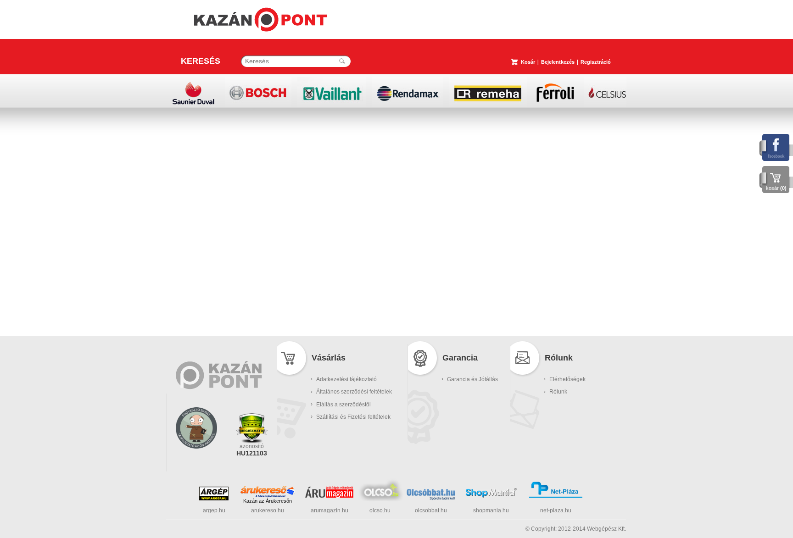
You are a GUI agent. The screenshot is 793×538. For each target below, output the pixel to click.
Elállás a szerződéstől (343, 404)
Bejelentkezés (558, 62)
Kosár (528, 62)
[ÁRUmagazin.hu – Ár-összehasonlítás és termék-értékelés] (329, 496)
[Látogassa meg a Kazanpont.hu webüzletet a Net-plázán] (555, 497)
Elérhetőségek (567, 379)
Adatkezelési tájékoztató (346, 379)
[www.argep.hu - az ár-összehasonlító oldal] (214, 498)
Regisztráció (596, 62)
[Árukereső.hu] (267, 491)
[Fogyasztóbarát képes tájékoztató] (196, 460)
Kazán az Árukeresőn (267, 501)
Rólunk (558, 391)
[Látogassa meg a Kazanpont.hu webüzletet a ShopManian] (491, 497)
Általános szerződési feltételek (354, 391)
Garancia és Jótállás (472, 379)
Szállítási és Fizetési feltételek (353, 417)
